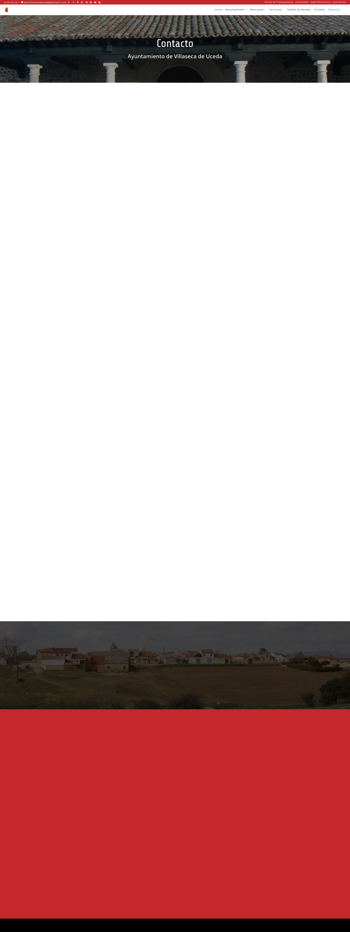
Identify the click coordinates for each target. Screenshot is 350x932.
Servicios (275, 10)
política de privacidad (144, 928)
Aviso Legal (158, 677)
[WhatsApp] (82, 2)
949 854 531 (87, 174)
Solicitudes (302, 2)
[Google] (91, 2)
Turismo (319, 10)
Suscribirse (339, 2)
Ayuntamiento (235, 10)
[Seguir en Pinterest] (91, 192)
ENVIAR (229, 238)
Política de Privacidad (114, 680)
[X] (73, 2)
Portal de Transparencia (279, 2)
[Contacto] (102, 343)
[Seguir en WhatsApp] (98, 192)
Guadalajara (223, 737)
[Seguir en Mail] (121, 192)
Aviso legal (197, 226)
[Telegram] (86, 2)
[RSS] (100, 2)
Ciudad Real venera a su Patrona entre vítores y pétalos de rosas (227, 745)
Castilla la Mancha (225, 824)
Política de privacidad (204, 230)
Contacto (334, 10)
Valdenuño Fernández (188, 802)
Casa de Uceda (184, 786)
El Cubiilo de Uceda (187, 790)
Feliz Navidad (184, 751)
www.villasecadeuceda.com (97, 182)
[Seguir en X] (83, 192)
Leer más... (204, 226)
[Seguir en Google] (114, 192)
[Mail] (95, 2)
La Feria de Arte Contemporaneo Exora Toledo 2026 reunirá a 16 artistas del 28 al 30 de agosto (228, 863)
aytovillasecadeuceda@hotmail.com (107, 171)
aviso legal (106, 928)
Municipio (257, 10)
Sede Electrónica (321, 2)
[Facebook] (69, 2)
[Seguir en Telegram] (106, 192)
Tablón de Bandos (299, 10)
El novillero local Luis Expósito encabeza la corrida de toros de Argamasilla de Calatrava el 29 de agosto (229, 809)
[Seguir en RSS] (129, 192)
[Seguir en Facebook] (75, 192)
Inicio (218, 10)
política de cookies (123, 928)
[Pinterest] (78, 2)
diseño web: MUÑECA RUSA (114, 922)
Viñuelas (181, 806)
